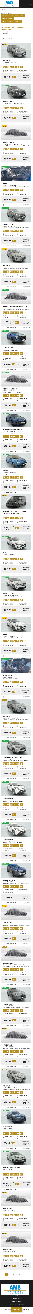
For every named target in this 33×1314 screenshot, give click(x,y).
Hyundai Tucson (14, 15)
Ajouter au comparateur (10, 82)
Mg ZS (22, 15)
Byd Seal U (5, 15)
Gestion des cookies (16, 1301)
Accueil (16, 1295)
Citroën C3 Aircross (7, 18)
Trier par (4, 33)
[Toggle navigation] (30, 3)
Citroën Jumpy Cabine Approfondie (11, 21)
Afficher (4, 39)
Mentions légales (16, 1298)
